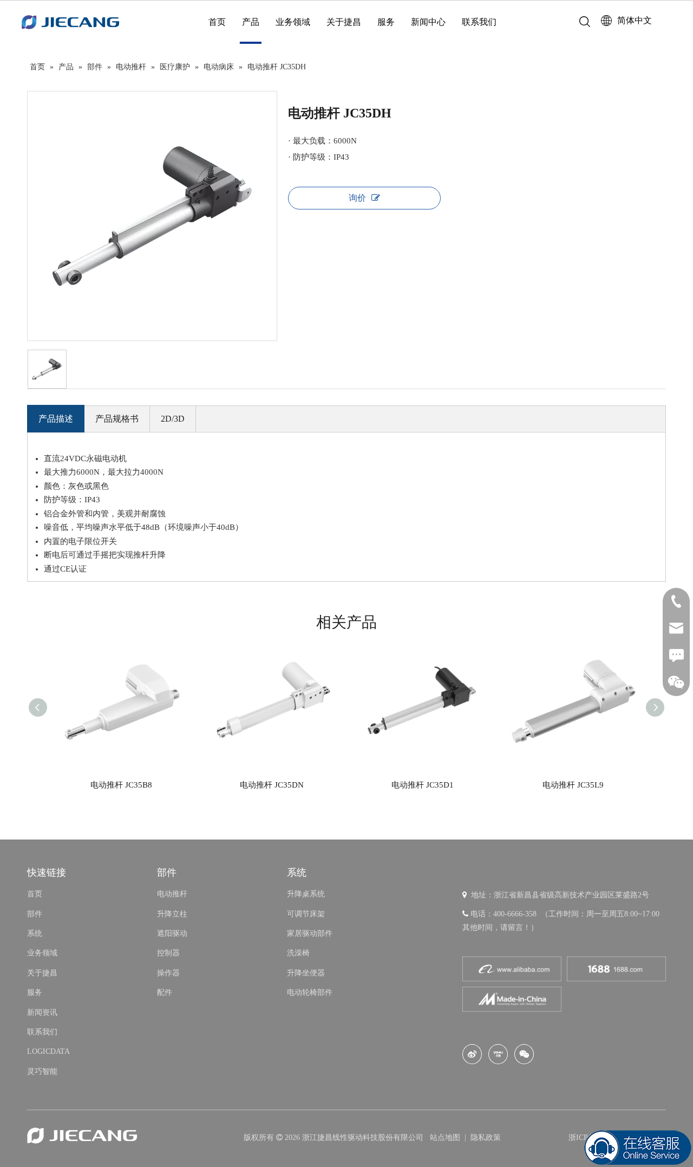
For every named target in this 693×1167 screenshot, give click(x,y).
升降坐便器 (306, 973)
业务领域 (293, 22)
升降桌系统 (306, 894)
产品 (250, 22)
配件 (164, 992)
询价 (357, 197)
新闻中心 (428, 22)
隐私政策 (485, 1137)
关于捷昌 (343, 22)
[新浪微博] (472, 1054)
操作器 (168, 973)
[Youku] (498, 1054)
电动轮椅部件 (309, 992)
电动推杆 (172, 894)
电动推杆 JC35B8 (121, 785)
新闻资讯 (42, 1012)
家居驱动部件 (309, 933)
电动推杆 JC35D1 (422, 785)
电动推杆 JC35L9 (573, 785)
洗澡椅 (298, 953)
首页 (217, 22)
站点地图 (446, 1137)
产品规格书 (117, 418)
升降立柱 (172, 914)
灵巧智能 (42, 1071)
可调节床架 (306, 914)
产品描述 (55, 418)
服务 (386, 22)
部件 (34, 914)
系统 (34, 933)
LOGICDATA (48, 1051)
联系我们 (479, 22)
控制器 (168, 953)
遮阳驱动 (172, 933)
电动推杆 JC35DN (272, 785)
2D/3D (173, 418)
